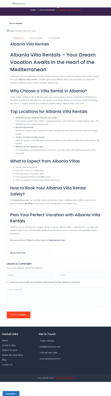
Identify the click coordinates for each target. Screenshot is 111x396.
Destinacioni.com (57, 240)
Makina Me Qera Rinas (12, 355)
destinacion (18, 38)
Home (33, 10)
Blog (4, 359)
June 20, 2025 (36, 38)
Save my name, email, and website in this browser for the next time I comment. (45, 282)
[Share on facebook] (32, 253)
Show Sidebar (16, 23)
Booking (28, 203)
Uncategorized (47, 10)
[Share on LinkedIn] (49, 253)
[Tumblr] (61, 367)
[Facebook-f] (42, 367)
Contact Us (7, 364)
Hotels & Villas (9, 345)
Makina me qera (9, 350)
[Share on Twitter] (40, 253)
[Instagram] (51, 367)
